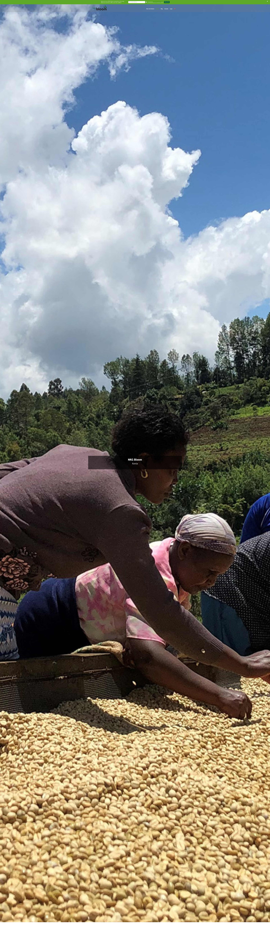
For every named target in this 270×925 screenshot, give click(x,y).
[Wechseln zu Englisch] (174, 9)
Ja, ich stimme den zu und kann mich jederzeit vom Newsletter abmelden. (155, 2)
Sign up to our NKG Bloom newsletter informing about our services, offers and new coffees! (112, 2)
